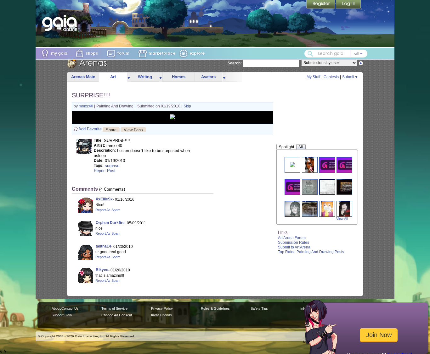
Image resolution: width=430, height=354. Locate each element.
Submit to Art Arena (294, 247)
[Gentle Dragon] (331, 164)
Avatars (208, 76)
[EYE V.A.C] (347, 186)
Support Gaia (62, 315)
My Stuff (313, 77)
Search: (235, 63)
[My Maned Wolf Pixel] (309, 164)
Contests (331, 77)
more (129, 77)
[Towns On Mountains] (348, 164)
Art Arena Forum (292, 238)
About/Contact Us (65, 308)
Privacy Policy (162, 308)
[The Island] (331, 186)
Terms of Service (114, 308)
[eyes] (312, 208)
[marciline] (344, 208)
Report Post (105, 170)
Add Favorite (90, 129)
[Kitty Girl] (309, 186)
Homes (178, 76)
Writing (145, 76)
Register (321, 4)
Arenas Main (83, 76)
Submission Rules (293, 242)
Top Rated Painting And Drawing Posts (311, 252)
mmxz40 (86, 106)
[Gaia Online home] (61, 23)
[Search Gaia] (310, 54)
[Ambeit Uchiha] (292, 164)
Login (348, 4)
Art (113, 76)
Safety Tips (259, 308)
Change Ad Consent (116, 315)
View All (342, 219)
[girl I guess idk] (295, 208)
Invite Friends (161, 315)
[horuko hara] (327, 208)
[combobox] (335, 53)
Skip (187, 106)
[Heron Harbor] (296, 186)
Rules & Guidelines (215, 308)
